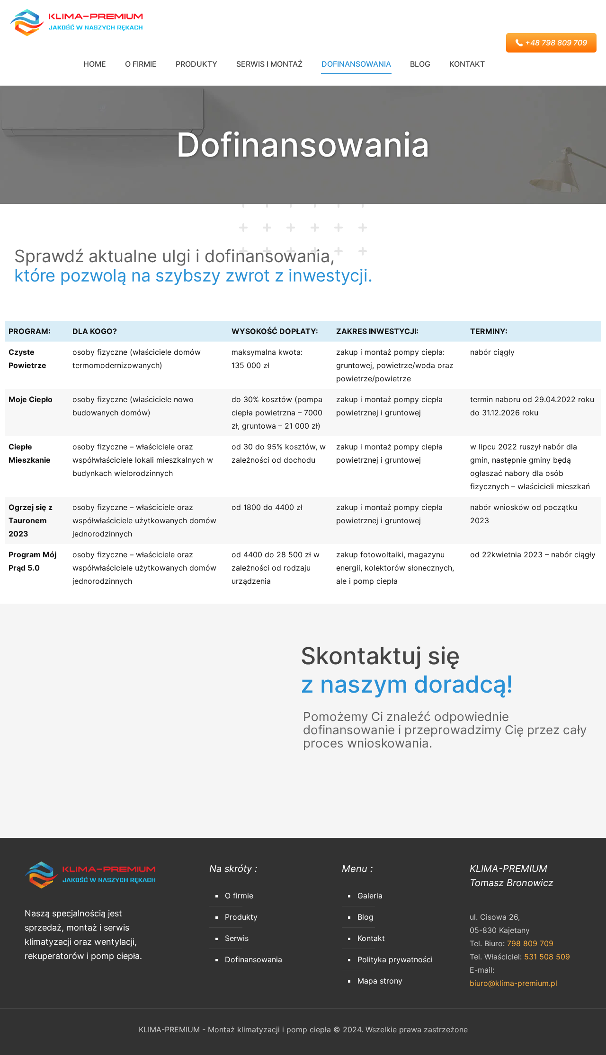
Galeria (370, 895)
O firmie (239, 895)
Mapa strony (379, 980)
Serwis (237, 938)
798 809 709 (530, 943)
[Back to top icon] (560, 1036)
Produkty (241, 917)
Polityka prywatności (395, 959)
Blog (365, 917)
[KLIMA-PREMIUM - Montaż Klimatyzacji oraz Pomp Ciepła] (76, 21)
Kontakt (371, 938)
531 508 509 (547, 956)
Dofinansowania (253, 959)
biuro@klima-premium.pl (513, 983)
